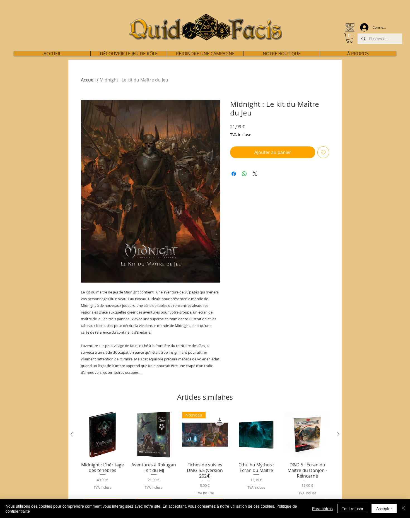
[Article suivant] (338, 434)
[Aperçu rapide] (103, 434)
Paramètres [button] (322, 508)
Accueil (88, 80)
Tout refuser (352, 508)
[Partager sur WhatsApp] (244, 173)
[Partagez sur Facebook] (233, 173)
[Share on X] (255, 173)
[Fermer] (403, 508)
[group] (205, 460)
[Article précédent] (71, 434)
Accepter (384, 508)
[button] (349, 38)
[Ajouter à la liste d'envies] (323, 152)
